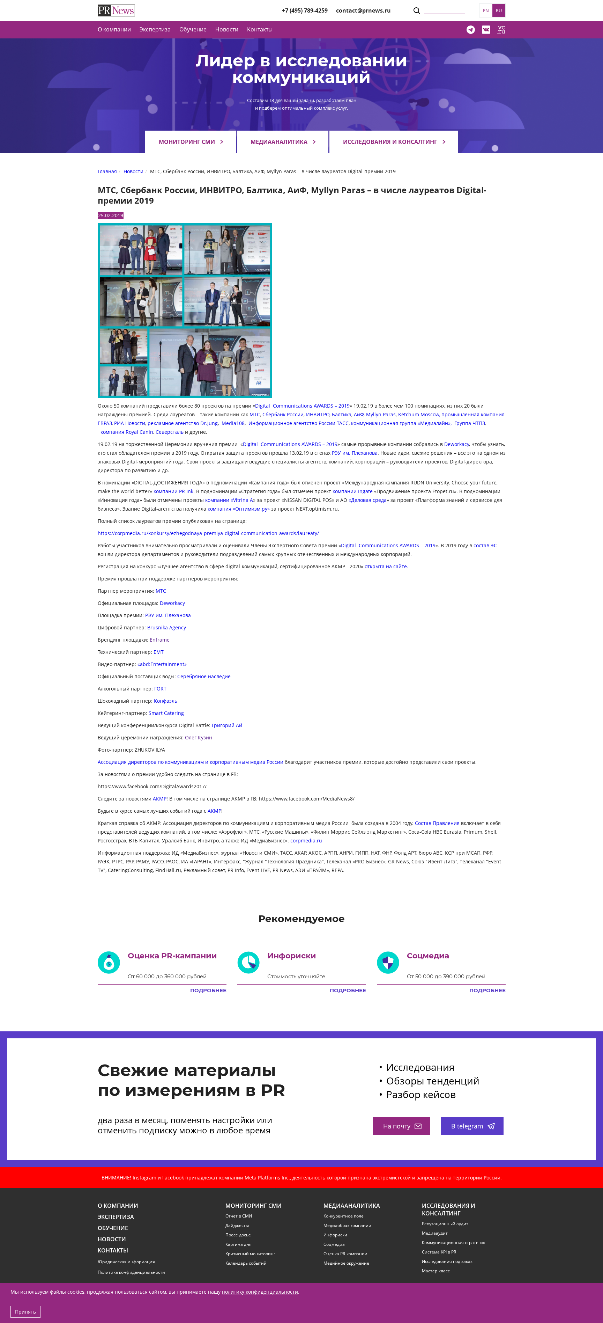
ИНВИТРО (317, 414)
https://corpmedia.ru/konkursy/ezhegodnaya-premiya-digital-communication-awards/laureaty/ (208, 533)
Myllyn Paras (381, 414)
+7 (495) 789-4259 (305, 10)
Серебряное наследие (204, 676)
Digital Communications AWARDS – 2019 (302, 405)
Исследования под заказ (447, 1261)
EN (486, 10)
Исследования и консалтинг (390, 142)
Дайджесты (237, 1225)
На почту (396, 1126)
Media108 (233, 423)
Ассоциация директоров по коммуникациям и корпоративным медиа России (190, 762)
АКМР (159, 798)
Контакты (260, 29)
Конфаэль (165, 700)
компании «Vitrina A (229, 500)
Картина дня (238, 1244)
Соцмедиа (334, 1244)
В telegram (467, 1126)
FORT (160, 688)
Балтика (341, 414)
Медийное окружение (346, 1263)
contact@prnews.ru (363, 10)
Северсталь (170, 432)
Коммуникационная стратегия (453, 1242)
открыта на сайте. (386, 566)
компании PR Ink (173, 491)
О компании (114, 29)
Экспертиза (116, 1217)
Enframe (160, 639)
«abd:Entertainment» (162, 664)
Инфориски (335, 1235)
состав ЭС (485, 545)
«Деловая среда (368, 500)
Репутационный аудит (445, 1224)
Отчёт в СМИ (238, 1216)
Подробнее (208, 990)
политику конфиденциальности (260, 1291)
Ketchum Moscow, (419, 414)
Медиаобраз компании (347, 1225)
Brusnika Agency (166, 627)
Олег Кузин (198, 737)
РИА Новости (129, 423)
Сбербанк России (283, 414)
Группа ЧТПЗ (469, 423)
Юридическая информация (126, 1262)
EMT (159, 652)
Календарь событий (246, 1263)
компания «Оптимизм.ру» (239, 508)
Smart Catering (166, 713)
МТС (255, 414)
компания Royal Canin (126, 432)
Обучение (193, 29)
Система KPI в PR (439, 1252)
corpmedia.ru (306, 840)
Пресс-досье (238, 1235)
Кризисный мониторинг (250, 1254)
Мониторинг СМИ (187, 142)
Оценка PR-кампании (345, 1254)
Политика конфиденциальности (131, 1272)
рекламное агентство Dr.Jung (183, 423)
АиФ (359, 414)
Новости (226, 29)
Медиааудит (435, 1233)
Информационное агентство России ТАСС (298, 423)
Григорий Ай (227, 725)
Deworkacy (456, 444)
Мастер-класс (436, 1271)
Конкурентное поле (343, 1216)
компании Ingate (353, 491)
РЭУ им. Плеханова (355, 452)
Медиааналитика (279, 142)
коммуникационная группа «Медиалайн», (402, 423)
